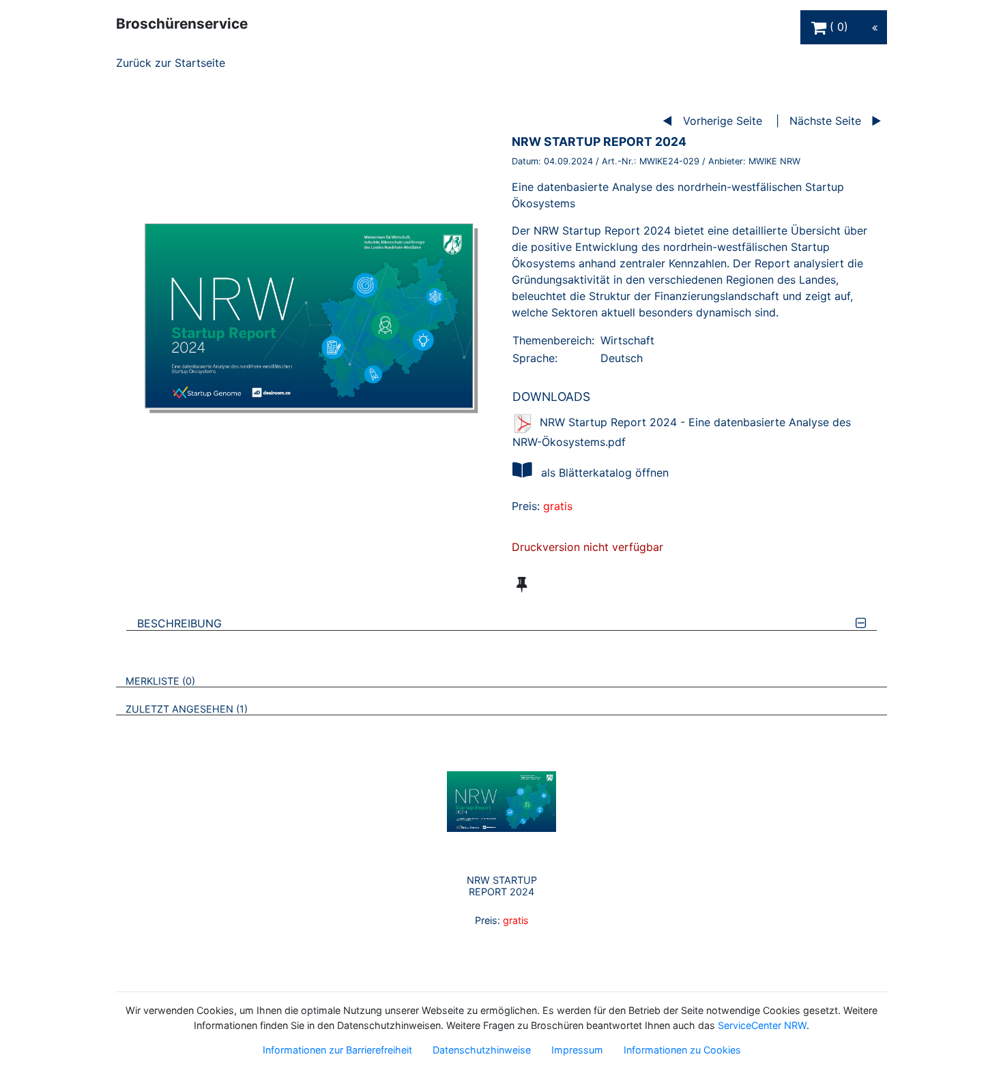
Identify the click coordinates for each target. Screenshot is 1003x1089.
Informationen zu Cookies (682, 1050)
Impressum (577, 1050)
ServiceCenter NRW (762, 1025)
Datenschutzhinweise (482, 1050)
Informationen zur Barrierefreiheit (337, 1050)
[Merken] (522, 584)
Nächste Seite (825, 121)
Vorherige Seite (722, 121)
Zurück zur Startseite (170, 63)
